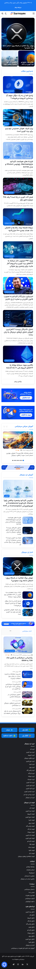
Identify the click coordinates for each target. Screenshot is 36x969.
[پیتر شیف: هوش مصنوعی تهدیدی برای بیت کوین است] (27, 612)
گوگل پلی (25, 736)
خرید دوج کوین (30, 761)
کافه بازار (25, 730)
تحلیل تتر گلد (31, 921)
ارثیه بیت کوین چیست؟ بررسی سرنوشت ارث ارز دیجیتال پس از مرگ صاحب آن (12, 541)
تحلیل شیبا (32, 942)
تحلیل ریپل (32, 936)
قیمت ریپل (32, 823)
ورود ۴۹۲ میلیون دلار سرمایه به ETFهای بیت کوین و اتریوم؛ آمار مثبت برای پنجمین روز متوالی (20, 263)
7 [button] (14, 460)
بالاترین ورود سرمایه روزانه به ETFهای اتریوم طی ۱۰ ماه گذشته (19, 366)
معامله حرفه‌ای (30, 867)
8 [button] (12, 460)
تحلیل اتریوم (31, 918)
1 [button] (23, 460)
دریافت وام (18, 7)
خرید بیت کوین (30, 752)
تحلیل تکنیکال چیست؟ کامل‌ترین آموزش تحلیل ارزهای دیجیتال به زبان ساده (18, 332)
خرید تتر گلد (31, 773)
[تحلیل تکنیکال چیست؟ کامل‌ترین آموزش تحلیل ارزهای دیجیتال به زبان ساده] (27, 530)
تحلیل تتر (32, 915)
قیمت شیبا (32, 820)
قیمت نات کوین (30, 835)
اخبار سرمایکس (27, 631)
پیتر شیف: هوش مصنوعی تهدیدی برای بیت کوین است (19, 130)
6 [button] (15, 460)
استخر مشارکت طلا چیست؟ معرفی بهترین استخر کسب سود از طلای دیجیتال (19, 454)
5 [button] (17, 460)
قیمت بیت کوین (30, 811)
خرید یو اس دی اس (29, 795)
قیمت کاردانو (31, 841)
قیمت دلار (32, 853)
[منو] (34, 14)
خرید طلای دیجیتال (29, 758)
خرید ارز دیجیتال (30, 798)
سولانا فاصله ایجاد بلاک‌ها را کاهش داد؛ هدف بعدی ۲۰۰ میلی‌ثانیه (19, 229)
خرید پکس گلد (30, 770)
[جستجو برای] (2, 14)
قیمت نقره (32, 850)
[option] (18, 42)
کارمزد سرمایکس (30, 898)
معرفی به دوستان (30, 876)
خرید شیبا (32, 764)
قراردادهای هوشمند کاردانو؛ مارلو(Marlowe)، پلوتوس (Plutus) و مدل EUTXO (19, 164)
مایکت (8, 730)
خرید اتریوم (31, 755)
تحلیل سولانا (31, 933)
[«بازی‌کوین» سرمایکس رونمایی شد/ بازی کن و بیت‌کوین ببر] (27, 684)
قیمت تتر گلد (31, 829)
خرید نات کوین (30, 782)
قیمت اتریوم (31, 814)
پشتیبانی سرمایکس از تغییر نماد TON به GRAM (19, 659)
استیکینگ (32, 873)
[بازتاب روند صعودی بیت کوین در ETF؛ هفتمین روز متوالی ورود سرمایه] (26, 59)
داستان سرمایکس (29, 889)
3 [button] (20, 460)
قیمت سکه (31, 847)
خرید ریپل (32, 767)
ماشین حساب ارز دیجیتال (28, 879)
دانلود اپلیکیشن (30, 901)
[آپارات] (9, 964)
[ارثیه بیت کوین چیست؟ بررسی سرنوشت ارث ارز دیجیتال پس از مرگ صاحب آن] (27, 540)
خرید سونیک (31, 779)
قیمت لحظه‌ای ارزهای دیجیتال (26, 856)
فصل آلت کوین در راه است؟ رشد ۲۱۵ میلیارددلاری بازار (18, 198)
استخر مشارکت (30, 870)
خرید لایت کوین (30, 788)
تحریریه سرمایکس (26, 655)
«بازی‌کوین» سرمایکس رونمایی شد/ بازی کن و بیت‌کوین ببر (13, 686)
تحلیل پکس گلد (30, 924)
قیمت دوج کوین (30, 817)
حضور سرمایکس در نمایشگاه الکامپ (14, 695)
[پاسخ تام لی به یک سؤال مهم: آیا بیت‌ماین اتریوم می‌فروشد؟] (27, 603)
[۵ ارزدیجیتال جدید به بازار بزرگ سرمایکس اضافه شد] (27, 711)
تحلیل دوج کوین (30, 939)
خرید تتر (32, 749)
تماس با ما (32, 892)
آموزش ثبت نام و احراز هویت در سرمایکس (23, 948)
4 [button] (18, 460)
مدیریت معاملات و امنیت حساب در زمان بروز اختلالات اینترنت (12, 676)
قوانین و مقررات (30, 895)
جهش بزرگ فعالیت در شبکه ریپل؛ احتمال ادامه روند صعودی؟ (18, 47)
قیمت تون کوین (30, 838)
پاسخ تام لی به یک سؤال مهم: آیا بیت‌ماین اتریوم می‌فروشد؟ (19, 97)
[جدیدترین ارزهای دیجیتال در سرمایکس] (27, 703)
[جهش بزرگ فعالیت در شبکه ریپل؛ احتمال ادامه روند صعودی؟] (18, 34)
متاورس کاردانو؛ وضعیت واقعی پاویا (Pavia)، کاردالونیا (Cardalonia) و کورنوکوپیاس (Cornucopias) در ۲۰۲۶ (18, 503)
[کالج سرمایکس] (18, 13)
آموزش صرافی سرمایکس (24, 426)
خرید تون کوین (30, 785)
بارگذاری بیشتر (18, 382)
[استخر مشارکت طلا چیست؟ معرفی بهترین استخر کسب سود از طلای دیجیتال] (18, 440)
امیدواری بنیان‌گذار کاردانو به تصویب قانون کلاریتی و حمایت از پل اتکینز (18, 298)
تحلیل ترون (32, 927)
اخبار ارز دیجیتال (27, 552)
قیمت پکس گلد (30, 826)
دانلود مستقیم (8, 736)
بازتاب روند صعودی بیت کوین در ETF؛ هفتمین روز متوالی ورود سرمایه (27, 65)
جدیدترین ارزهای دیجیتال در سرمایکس (12, 704)
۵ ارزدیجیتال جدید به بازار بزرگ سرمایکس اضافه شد (12, 712)
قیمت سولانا (31, 832)
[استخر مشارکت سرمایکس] (18, 467)
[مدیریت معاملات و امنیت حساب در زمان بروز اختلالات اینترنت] (27, 674)
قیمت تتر (32, 808)
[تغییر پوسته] (6, 14)
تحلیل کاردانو (31, 930)
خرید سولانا (31, 776)
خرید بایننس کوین (29, 792)
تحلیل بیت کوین (30, 912)
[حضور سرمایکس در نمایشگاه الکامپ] (27, 694)
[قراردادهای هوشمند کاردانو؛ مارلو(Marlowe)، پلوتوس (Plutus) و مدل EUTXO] (27, 520)
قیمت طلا (32, 844)
